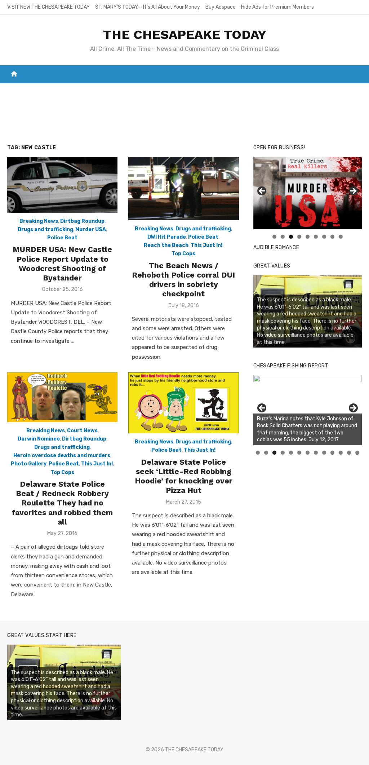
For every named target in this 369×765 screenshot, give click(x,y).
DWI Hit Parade (166, 237)
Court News (82, 431)
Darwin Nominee (39, 439)
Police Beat (62, 238)
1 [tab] (274, 237)
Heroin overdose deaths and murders (61, 455)
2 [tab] (283, 237)
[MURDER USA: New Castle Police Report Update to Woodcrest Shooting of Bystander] (62, 185)
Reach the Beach (166, 245)
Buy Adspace (220, 7)
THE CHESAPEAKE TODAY (184, 34)
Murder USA (90, 229)
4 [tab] (299, 237)
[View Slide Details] (307, 410)
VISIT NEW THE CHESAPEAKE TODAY (48, 7)
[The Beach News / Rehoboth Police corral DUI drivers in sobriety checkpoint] (183, 188)
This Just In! (206, 245)
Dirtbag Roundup (82, 221)
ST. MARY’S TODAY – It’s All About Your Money (147, 7)
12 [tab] (349, 453)
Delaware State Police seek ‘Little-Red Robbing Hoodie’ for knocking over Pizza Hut (183, 476)
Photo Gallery (28, 464)
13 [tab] (357, 453)
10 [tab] (332, 453)
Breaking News (38, 221)
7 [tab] (324, 237)
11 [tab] (341, 453)
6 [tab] (316, 237)
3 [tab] (291, 237)
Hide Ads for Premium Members (277, 7)
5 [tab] (308, 237)
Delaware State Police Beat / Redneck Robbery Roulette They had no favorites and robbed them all (62, 502)
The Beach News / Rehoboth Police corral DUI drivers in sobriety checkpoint (183, 280)
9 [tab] (341, 237)
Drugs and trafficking (45, 229)
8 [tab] (332, 237)
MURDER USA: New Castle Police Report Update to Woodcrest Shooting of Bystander (62, 263)
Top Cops (183, 254)
